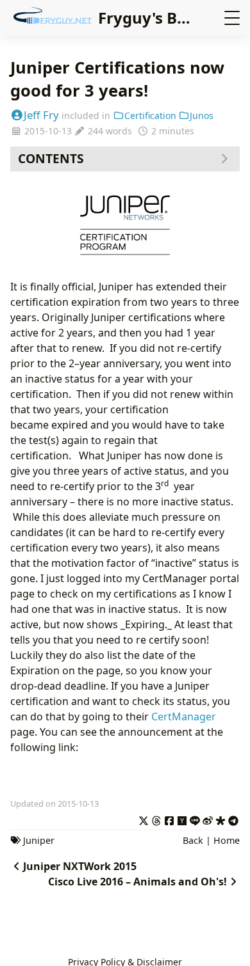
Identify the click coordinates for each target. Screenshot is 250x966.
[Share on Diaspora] (220, 819)
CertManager (183, 716)
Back (193, 840)
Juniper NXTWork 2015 (80, 866)
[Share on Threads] (156, 819)
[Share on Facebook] (169, 819)
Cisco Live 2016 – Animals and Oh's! (137, 882)
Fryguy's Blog (149, 17)
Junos (201, 115)
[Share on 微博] (207, 819)
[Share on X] (143, 819)
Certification (150, 115)
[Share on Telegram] (233, 819)
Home (226, 840)
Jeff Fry (41, 114)
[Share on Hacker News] (182, 819)
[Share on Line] (194, 819)
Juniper (38, 840)
